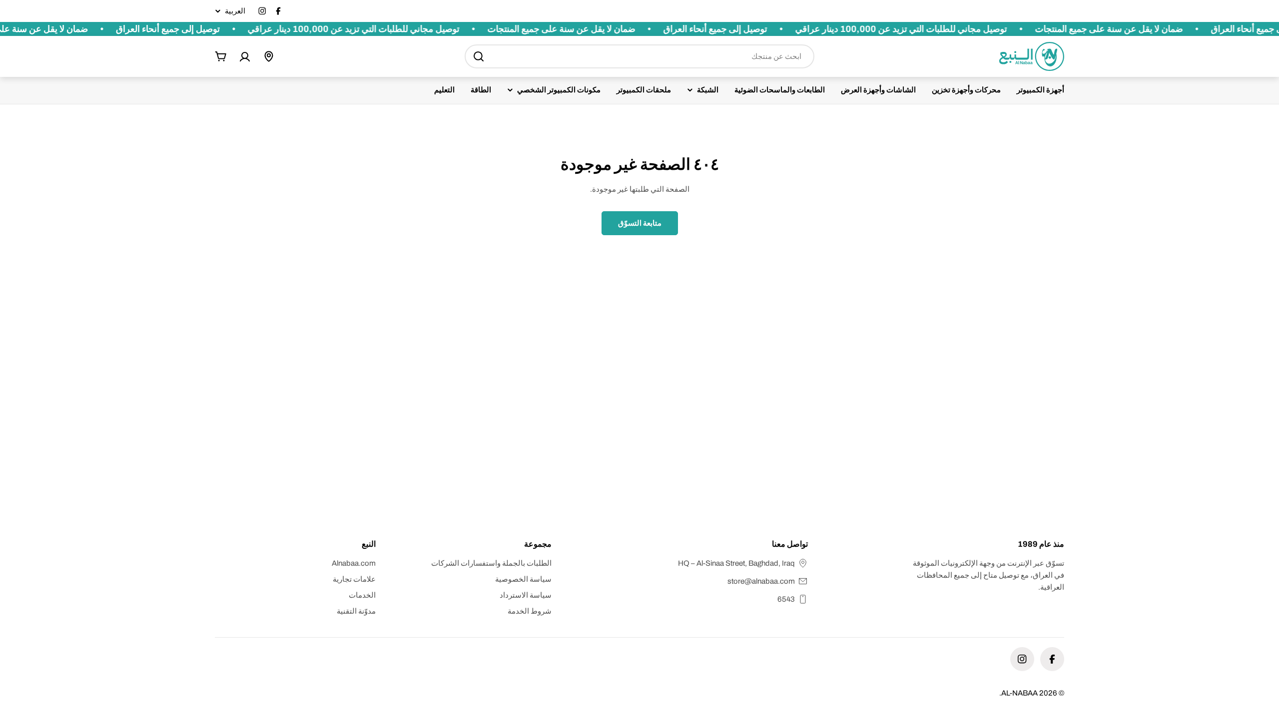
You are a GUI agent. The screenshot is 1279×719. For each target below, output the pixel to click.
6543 (786, 599)
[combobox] (639, 56)
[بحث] (479, 56)
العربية (235, 11)
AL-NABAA (1019, 693)
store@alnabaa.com (761, 581)
